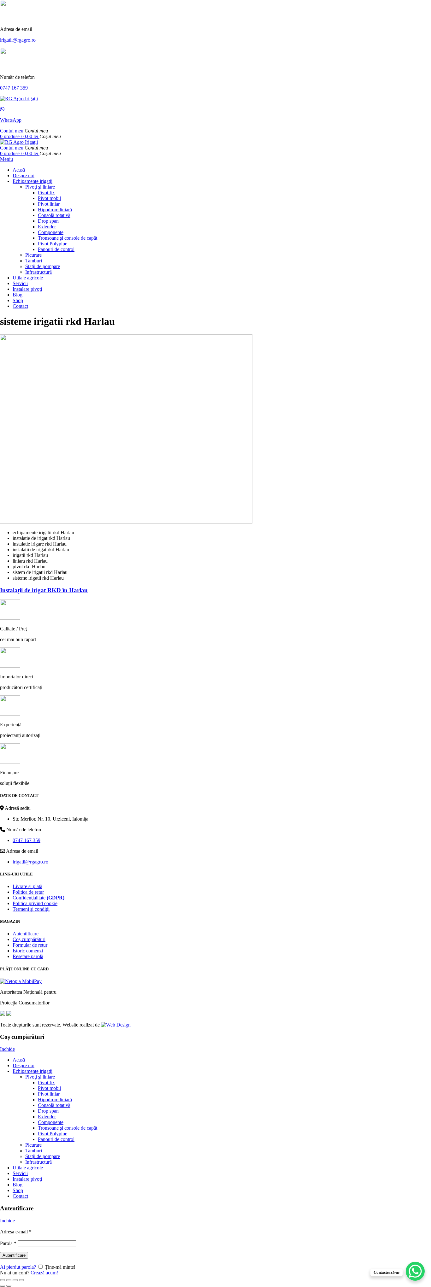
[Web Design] (116, 1024)
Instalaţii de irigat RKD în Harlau (44, 590)
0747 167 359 (14, 88)
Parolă (8, 1243)
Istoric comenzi (28, 950)
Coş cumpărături (29, 939)
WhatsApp (10, 120)
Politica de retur (28, 892)
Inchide (7, 1049)
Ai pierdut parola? (18, 1267)
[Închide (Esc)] (2, 1280)
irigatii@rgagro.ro (18, 40)
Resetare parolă (28, 956)
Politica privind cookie (35, 903)
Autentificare (25, 933)
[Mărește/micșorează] (21, 1280)
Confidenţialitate (38, 897)
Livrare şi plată (27, 886)
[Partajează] (8, 1280)
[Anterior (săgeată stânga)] (2, 1286)
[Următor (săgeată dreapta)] (8, 1286)
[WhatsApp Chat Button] (415, 1271)
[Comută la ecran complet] (15, 1280)
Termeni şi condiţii (31, 909)
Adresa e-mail (16, 1231)
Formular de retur (30, 945)
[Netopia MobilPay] (21, 981)
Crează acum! (44, 1272)
